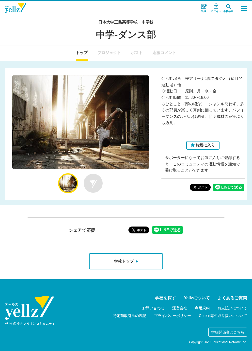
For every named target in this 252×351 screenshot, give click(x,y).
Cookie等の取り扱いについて (223, 316)
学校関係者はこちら (227, 332)
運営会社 (179, 308)
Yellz (16, 8)
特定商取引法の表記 (129, 316)
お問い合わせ (153, 308)
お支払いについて (232, 308)
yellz (29, 310)
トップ (82, 53)
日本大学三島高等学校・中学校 (126, 22)
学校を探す (165, 298)
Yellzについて (197, 298)
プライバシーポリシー (172, 316)
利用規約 (202, 308)
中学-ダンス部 (126, 34)
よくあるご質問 (232, 298)
